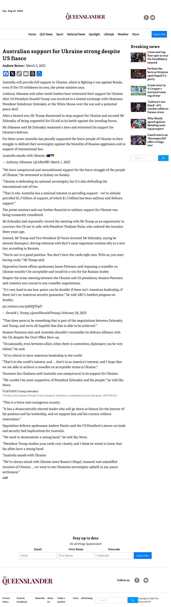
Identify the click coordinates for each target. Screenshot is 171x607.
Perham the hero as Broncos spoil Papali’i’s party (157, 74)
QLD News (46, 34)
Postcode (114, 549)
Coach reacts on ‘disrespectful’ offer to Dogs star (157, 140)
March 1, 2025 (60, 162)
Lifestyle (109, 34)
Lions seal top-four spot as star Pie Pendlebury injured (157, 57)
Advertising (87, 598)
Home (32, 34)
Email (38, 549)
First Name (76, 549)
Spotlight (94, 34)
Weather (123, 34)
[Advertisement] (64, 507)
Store (135, 34)
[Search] (163, 158)
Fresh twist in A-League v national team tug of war (156, 90)
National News (76, 34)
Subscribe (159, 34)
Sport (59, 34)
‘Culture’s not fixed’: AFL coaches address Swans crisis (157, 107)
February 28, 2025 (74, 313)
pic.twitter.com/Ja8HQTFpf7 (23, 306)
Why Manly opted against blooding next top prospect (156, 123)
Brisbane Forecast (19, 22)
